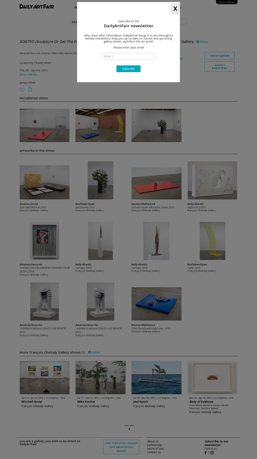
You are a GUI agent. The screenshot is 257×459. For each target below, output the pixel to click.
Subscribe (128, 69)
